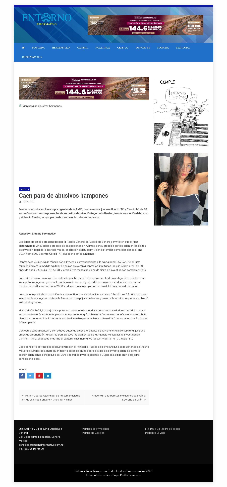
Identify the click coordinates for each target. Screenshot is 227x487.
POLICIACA (102, 47)
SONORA (163, 47)
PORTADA (38, 47)
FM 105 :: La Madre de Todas (162, 428)
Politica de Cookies (93, 432)
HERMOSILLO (61, 47)
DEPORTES (143, 47)
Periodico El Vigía (155, 432)
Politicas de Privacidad (95, 428)
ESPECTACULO (32, 57)
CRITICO (122, 47)
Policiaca (24, 189)
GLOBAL (82, 47)
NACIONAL (183, 47)
